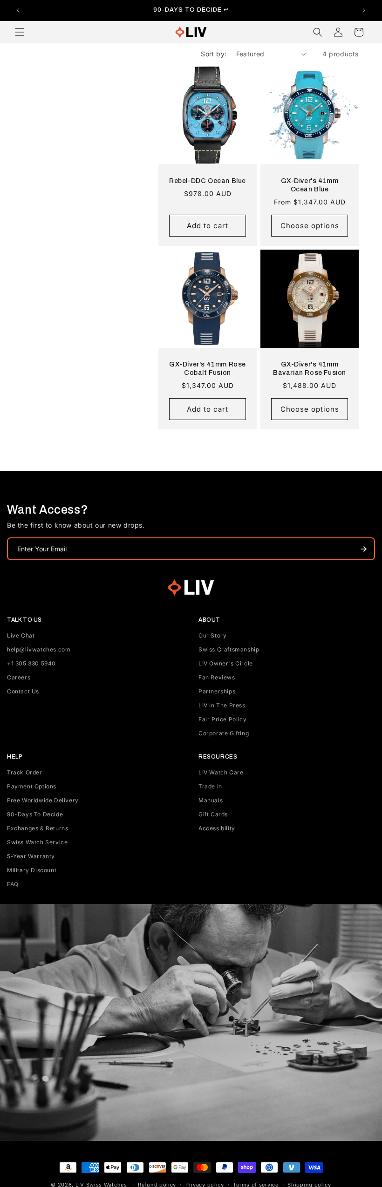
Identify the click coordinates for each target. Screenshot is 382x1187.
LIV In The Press (222, 705)
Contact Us (23, 691)
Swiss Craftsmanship (228, 649)
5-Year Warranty (31, 856)
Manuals (210, 800)
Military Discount (31, 870)
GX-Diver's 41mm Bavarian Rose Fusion (309, 368)
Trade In (210, 786)
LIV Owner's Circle (225, 663)
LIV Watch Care (220, 772)
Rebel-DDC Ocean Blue (207, 180)
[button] (19, 32)
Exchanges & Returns (37, 828)
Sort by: (213, 54)
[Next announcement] (364, 10)
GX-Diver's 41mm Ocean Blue (310, 185)
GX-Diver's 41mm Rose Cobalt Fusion (207, 368)
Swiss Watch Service (37, 842)
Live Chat (20, 635)
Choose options (309, 225)
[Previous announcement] (18, 10)
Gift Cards (213, 814)
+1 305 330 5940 (31, 663)
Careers (18, 677)
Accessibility (216, 828)
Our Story (212, 635)
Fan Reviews (216, 677)
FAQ (13, 884)
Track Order (24, 772)
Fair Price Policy (222, 719)
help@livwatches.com (38, 649)
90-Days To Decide (35, 814)
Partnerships (216, 691)
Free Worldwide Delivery (43, 800)
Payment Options (31, 786)
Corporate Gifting (223, 733)
